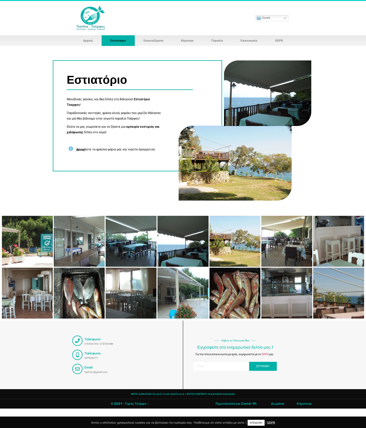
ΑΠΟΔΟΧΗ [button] (256, 422)
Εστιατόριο (118, 40)
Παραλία (217, 40)
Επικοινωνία (249, 40)
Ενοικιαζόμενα (153, 40)
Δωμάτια (277, 404)
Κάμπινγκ (187, 40)
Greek (265, 17)
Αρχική (88, 40)
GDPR (279, 40)
